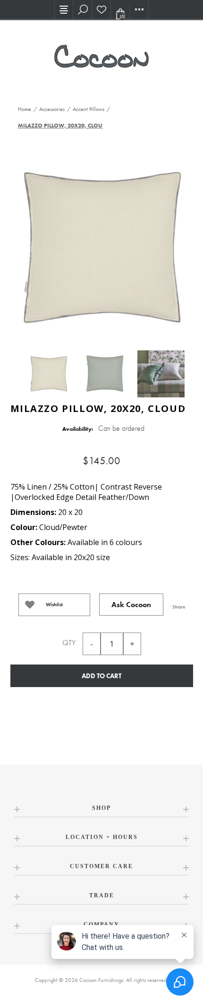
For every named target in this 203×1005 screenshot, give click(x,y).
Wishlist (54, 604)
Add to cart (101, 676)
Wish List (101, 9)
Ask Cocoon (131, 604)
